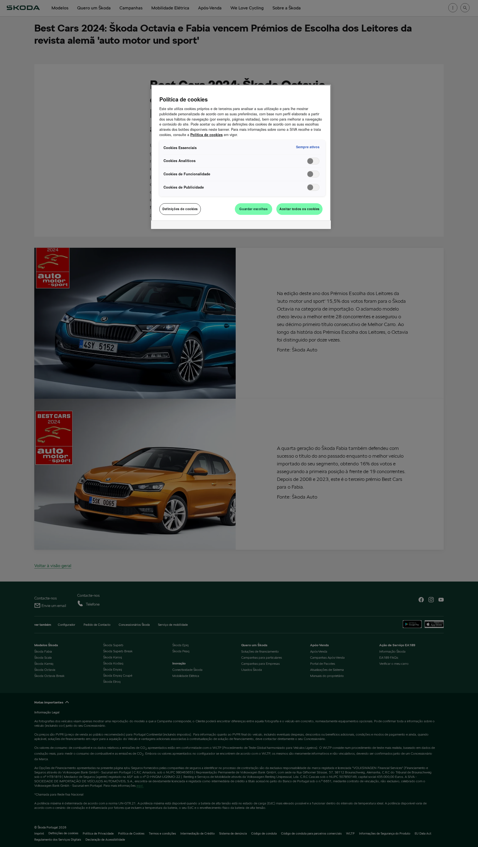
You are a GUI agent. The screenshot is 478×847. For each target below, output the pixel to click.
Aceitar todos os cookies (299, 209)
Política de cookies (206, 134)
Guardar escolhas (253, 209)
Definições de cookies (180, 209)
